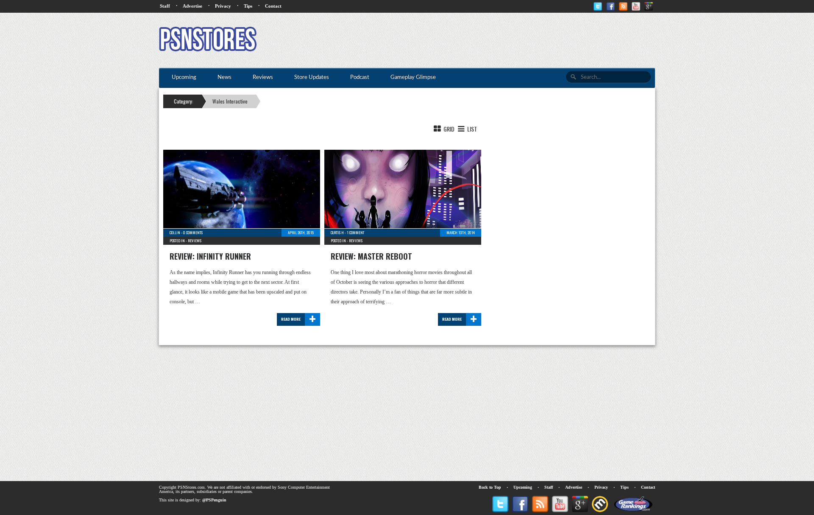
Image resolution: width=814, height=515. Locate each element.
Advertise (192, 5)
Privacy (223, 5)
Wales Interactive (230, 101)
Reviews (194, 241)
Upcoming (522, 487)
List (471, 128)
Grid (448, 128)
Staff (165, 5)
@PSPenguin (214, 500)
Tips (248, 5)
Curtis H (337, 232)
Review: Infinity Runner (210, 256)
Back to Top (490, 487)
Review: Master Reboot (371, 256)
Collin (175, 232)
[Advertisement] (500, 40)
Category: (183, 101)
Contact (273, 5)
